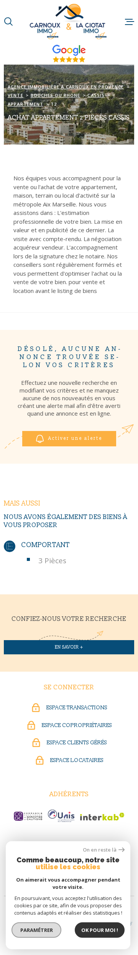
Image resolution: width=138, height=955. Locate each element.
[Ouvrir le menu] (129, 21)
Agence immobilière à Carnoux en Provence (66, 87)
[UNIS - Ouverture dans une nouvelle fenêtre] (61, 816)
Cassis (96, 95)
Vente (15, 95)
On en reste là (100, 850)
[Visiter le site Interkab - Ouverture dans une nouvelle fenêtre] (102, 816)
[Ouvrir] (8, 21)
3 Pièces (52, 561)
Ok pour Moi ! (99, 930)
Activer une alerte (75, 438)
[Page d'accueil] (69, 21)
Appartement (25, 104)
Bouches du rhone (55, 95)
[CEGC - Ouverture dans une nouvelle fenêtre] (28, 816)
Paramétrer (36, 930)
